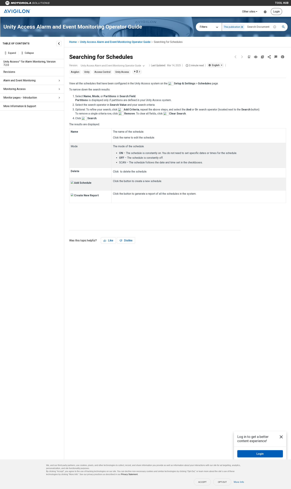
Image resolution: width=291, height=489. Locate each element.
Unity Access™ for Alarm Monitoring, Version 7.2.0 (29, 63)
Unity (87, 72)
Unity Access (122, 72)
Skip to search (88, 3)
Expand (12, 53)
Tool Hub (281, 3)
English (265, 11)
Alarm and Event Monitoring (19, 80)
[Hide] (58, 43)
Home (73, 42)
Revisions (9, 71)
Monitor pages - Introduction (20, 97)
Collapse (29, 53)
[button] (242, 27)
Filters (203, 26)
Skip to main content (64, 3)
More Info (239, 482)
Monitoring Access (14, 89)
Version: (73, 65)
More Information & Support (19, 106)
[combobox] (112, 65)
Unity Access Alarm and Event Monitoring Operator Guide (115, 42)
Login (276, 11)
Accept (202, 482)
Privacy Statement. (129, 474)
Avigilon (75, 72)
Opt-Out (222, 482)
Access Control (102, 72)
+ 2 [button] (136, 71)
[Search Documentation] (283, 27)
